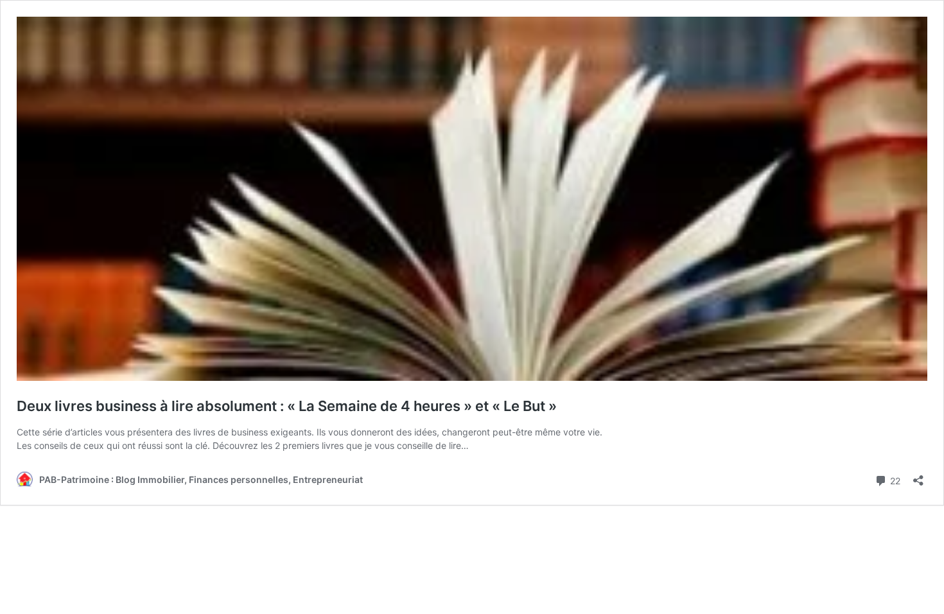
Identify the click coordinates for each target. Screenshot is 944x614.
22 (893, 479)
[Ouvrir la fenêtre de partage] (918, 476)
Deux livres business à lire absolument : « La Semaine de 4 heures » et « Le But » (287, 406)
